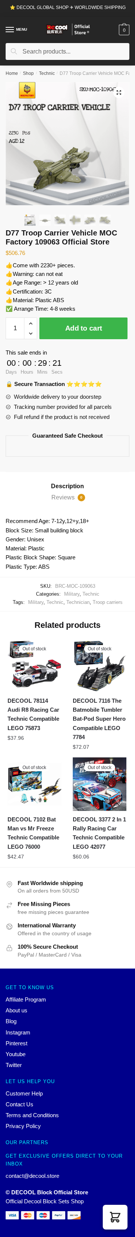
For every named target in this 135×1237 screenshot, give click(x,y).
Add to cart (83, 328)
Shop (28, 73)
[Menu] (10, 30)
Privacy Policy (23, 1126)
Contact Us (19, 1104)
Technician (78, 602)
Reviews (66, 497)
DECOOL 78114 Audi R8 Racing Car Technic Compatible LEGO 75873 (33, 714)
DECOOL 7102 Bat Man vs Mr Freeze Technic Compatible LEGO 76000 (33, 833)
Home (12, 73)
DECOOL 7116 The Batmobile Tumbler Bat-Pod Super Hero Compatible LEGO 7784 (99, 718)
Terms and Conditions (32, 1115)
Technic (47, 73)
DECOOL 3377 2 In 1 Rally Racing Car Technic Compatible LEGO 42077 (99, 833)
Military (72, 594)
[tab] (67, 486)
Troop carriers (108, 602)
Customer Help (24, 1093)
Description (67, 486)
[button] (115, 1217)
